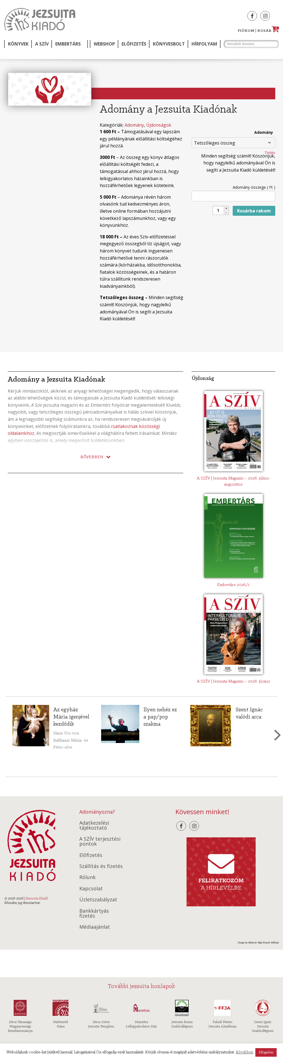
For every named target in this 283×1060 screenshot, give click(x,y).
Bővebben (244, 1052)
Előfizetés (134, 44)
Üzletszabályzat (98, 899)
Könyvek (18, 44)
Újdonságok (158, 125)
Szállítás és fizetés (101, 866)
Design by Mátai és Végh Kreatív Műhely (258, 942)
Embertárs (68, 44)
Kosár (267, 31)
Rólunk (87, 877)
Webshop (104, 44)
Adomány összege (254, 187)
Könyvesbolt (169, 44)
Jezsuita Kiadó (39, 19)
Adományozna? (97, 811)
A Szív (42, 44)
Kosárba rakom (254, 211)
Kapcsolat (91, 888)
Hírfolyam (204, 44)
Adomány (134, 125)
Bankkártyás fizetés (94, 913)
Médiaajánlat (94, 926)
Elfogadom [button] (266, 1052)
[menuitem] (17, 44)
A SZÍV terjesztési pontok (99, 841)
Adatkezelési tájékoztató (94, 825)
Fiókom (246, 31)
